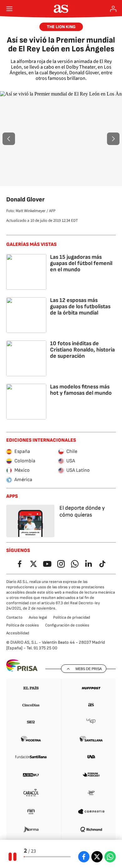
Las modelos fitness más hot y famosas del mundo (81, 389)
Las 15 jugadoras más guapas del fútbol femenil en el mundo (81, 263)
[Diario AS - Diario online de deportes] (61, 9)
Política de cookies (22, 625)
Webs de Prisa (88, 669)
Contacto (14, 617)
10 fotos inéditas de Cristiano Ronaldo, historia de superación (82, 349)
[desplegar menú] (9, 8)
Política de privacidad (71, 617)
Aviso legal (38, 617)
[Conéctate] (113, 9)
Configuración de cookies (67, 625)
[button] (9, 139)
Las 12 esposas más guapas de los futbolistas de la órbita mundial (80, 306)
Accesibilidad (17, 633)
